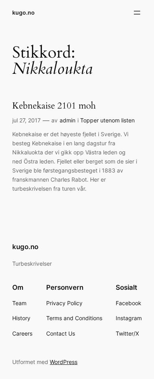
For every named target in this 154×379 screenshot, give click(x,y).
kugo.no (23, 12)
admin (67, 120)
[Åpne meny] (137, 12)
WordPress (63, 361)
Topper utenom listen (107, 120)
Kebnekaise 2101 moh (54, 105)
